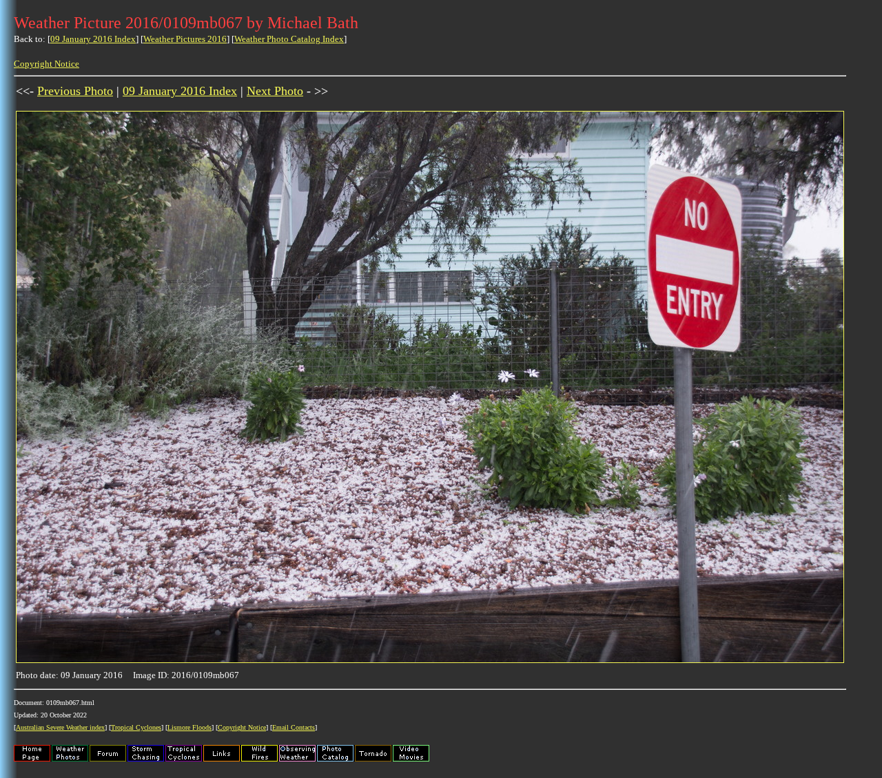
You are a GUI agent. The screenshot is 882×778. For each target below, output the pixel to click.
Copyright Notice (46, 64)
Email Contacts (293, 727)
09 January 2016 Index (93, 39)
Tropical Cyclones (136, 727)
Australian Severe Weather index (60, 727)
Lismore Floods (189, 727)
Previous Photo (75, 91)
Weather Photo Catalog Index (289, 39)
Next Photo (275, 91)
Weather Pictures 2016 (185, 39)
